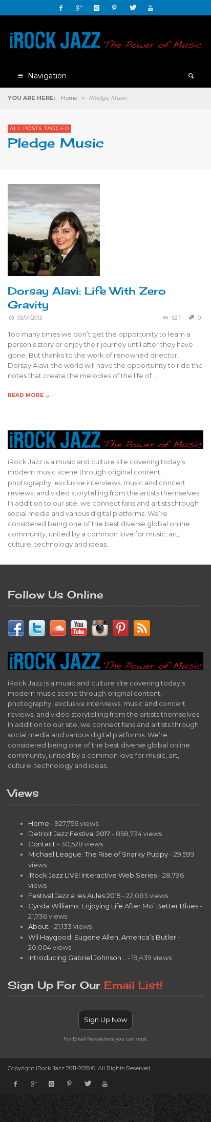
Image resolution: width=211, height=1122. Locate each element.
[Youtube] (150, 7)
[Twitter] (132, 7)
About (38, 926)
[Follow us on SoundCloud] (58, 627)
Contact (41, 844)
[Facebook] (61, 7)
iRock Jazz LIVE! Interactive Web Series (92, 875)
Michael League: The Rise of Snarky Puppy (98, 854)
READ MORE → (29, 395)
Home (69, 97)
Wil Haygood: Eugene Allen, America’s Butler (102, 937)
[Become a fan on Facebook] (16, 627)
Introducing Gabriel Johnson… (77, 957)
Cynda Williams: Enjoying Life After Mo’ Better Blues (113, 906)
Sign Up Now (105, 1019)
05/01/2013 (30, 318)
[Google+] (79, 7)
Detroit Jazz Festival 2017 (69, 833)
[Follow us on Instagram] (100, 627)
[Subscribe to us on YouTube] (79, 627)
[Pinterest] (114, 7)
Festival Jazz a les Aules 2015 (74, 895)
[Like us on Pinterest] (121, 627)
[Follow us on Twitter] (37, 627)
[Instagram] (96, 7)
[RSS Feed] (142, 627)
